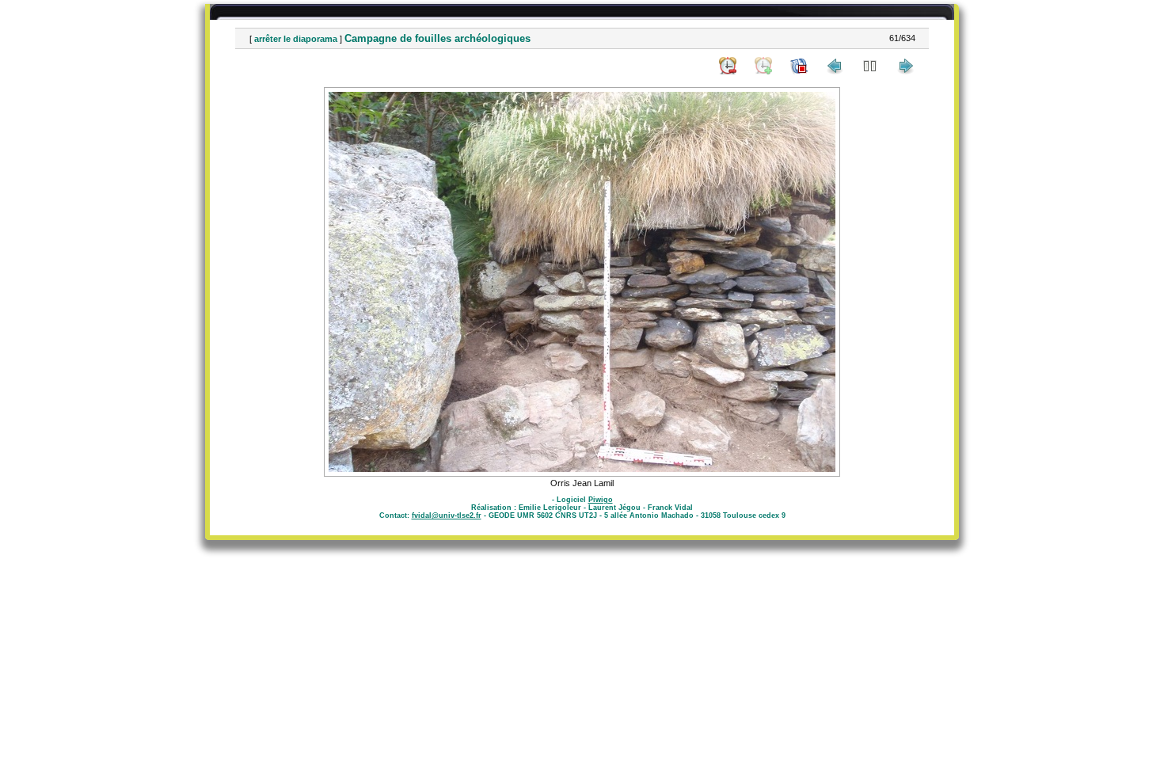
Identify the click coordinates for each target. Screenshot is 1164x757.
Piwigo (600, 500)
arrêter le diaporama (295, 39)
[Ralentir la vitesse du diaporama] (727, 65)
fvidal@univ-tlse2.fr (446, 515)
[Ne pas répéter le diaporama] (799, 65)
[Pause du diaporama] (870, 65)
